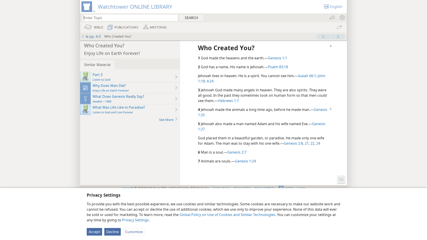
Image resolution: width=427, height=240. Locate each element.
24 (317, 143)
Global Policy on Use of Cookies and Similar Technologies (227, 214)
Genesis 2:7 (236, 152)
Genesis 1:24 (245, 161)
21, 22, (309, 143)
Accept (94, 231)
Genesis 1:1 (277, 58)
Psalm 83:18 (278, 66)
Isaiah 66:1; (307, 75)
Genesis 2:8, (294, 143)
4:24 (210, 81)
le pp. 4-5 (93, 36)
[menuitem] (342, 17)
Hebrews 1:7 (228, 100)
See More (166, 119)
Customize (134, 231)
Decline (112, 231)
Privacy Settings (135, 220)
